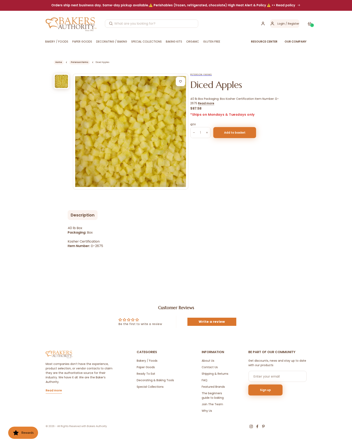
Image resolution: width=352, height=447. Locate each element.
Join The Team (212, 404)
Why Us (207, 411)
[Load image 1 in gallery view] (61, 81)
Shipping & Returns (215, 374)
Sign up (265, 390)
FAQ (204, 380)
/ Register (292, 24)
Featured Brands (213, 387)
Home (58, 62)
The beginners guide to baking (213, 395)
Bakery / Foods (147, 361)
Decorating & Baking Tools (155, 380)
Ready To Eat (146, 374)
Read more (206, 103)
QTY (193, 124)
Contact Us (210, 367)
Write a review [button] (212, 321)
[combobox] (151, 24)
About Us (208, 361)
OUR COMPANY (295, 42)
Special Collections (150, 387)
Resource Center (264, 42)
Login (281, 24)
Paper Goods (146, 367)
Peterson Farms (79, 62)
